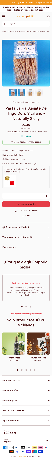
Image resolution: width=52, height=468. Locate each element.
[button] (26, 215)
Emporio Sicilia (21, 456)
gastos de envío (14, 131)
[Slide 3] (30, 307)
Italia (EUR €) (10, 433)
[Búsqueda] (4, 24)
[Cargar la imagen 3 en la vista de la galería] (30, 92)
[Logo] (26, 16)
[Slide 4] (30, 370)
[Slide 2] (26, 307)
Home (4, 31)
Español (7, 441)
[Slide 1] (22, 307)
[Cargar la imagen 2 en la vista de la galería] (21, 92)
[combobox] (26, 24)
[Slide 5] (34, 370)
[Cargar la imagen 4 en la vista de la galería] (39, 92)
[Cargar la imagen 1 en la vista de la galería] (13, 92)
